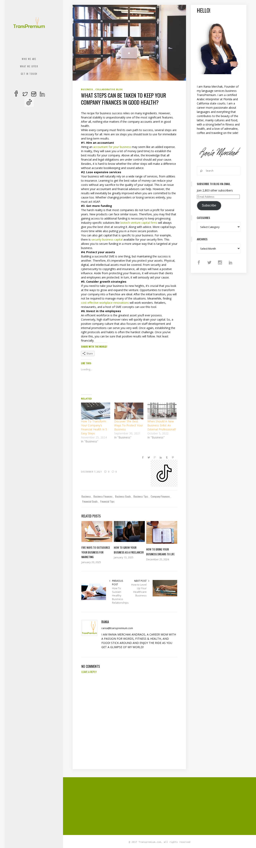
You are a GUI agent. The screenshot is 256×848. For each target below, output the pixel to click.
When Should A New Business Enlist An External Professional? (161, 425)
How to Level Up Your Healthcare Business (139, 590)
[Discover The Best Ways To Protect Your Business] (128, 411)
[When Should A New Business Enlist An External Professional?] (162, 411)
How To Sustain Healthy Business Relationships (120, 595)
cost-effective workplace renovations (105, 303)
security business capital (107, 239)
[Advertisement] (164, 805)
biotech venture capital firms (138, 223)
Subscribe (209, 205)
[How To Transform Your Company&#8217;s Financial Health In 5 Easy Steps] (95, 411)
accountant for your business (112, 147)
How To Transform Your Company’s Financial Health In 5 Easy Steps (94, 427)
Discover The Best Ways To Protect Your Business (128, 425)
